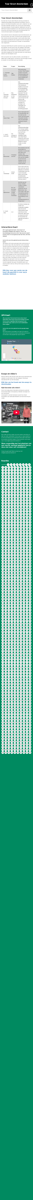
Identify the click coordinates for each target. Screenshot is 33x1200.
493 (15, 599)
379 (2, 569)
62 (11, 481)
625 (21, 634)
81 (8, 486)
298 (30, 544)
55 (20, 478)
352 (12, 560)
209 (3, 522)
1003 (15, 739)
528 (30, 607)
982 (12, 733)
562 (12, 618)
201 (9, 519)
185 (21, 514)
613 (15, 632)
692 (12, 654)
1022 (12, 744)
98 (30, 489)
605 (21, 629)
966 (24, 728)
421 (9, 580)
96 (23, 489)
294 (18, 544)
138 (30, 500)
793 (15, 681)
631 (9, 637)
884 (18, 706)
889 (3, 708)
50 (5, 478)
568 (30, 618)
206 (24, 519)
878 (30, 703)
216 (24, 522)
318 (30, 549)
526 (24, 607)
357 (27, 560)
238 (30, 528)
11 (8, 467)
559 (3, 618)
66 (23, 481)
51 (8, 478)
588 (30, 623)
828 (30, 689)
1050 (6, 752)
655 (21, 643)
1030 (6, 747)
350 (6, 560)
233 (15, 528)
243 (15, 530)
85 (21, 486)
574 (18, 621)
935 (21, 719)
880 (6, 706)
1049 (3, 752)
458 (30, 588)
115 (21, 495)
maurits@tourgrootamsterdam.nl (12, 441)
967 (27, 728)
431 (9, 582)
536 (24, 610)
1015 (21, 741)
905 (21, 711)
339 (3, 558)
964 (18, 728)
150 (6, 506)
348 (30, 558)
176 (24, 511)
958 (30, 725)
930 (6, 719)
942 (12, 722)
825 (21, 689)
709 (3, 659)
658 (30, 643)
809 (3, 687)
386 (24, 569)
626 (24, 634)
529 (3, 610)
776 (24, 676)
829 (3, 692)
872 (12, 703)
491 (9, 599)
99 (2, 492)
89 (2, 489)
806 (24, 684)
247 (27, 530)
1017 (27, 741)
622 (12, 634)
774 (18, 676)
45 (20, 475)
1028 (30, 744)
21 (8, 470)
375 (21, 566)
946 (24, 722)
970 (6, 730)
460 (6, 591)
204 (18, 519)
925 (21, 717)
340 (6, 558)
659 (3, 645)
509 (3, 604)
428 (30, 580)
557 (27, 615)
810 (6, 687)
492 (12, 599)
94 (17, 489)
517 (27, 604)
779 (2, 678)
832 (12, 692)
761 (9, 673)
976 (24, 730)
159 (2, 508)
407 (27, 574)
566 (24, 618)
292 (12, 544)
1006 (24, 739)
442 (12, 585)
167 (27, 508)
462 (12, 591)
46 (23, 475)
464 (18, 591)
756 (24, 670)
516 (24, 604)
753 (15, 670)
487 (27, 596)
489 (3, 599)
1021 (9, 744)
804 (18, 684)
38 (30, 473)
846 (24, 695)
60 (5, 481)
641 (9, 640)
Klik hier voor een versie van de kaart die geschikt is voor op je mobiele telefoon (15, 272)
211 (8, 522)
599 (2, 629)
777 (27, 676)
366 (24, 563)
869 (3, 703)
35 (20, 473)
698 (30, 654)
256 (24, 533)
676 (24, 648)
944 (18, 722)
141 (8, 503)
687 (27, 651)
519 (2, 607)
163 (15, 508)
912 (12, 714)
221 (9, 525)
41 (8, 475)
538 (30, 610)
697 (27, 654)
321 (9, 552)
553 (15, 615)
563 (15, 618)
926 (24, 717)
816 (24, 687)
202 (12, 519)
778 (30, 676)
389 (3, 571)
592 (12, 626)
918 (30, 714)
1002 (12, 739)
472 (12, 593)
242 (12, 530)
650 (6, 643)
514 (18, 604)
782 (12, 678)
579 (2, 623)
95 (20, 489)
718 (30, 659)
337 (27, 555)
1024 (18, 744)
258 (30, 533)
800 (6, 684)
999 (2, 739)
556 (24, 615)
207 (27, 519)
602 (12, 629)
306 (24, 547)
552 (12, 615)
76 (23, 484)
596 (24, 626)
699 (2, 656)
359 (3, 563)
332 (12, 555)
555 (21, 615)
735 (21, 665)
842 (12, 695)
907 (27, 711)
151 (8, 506)
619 (2, 634)
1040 (6, 750)
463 (15, 591)
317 (27, 549)
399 (2, 574)
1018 (30, 741)
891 (9, 708)
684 (18, 651)
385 (21, 569)
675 (21, 648)
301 (9, 547)
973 (15, 730)
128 (30, 497)
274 (18, 539)
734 (18, 665)
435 (21, 582)
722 (12, 662)
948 (30, 722)
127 (27, 497)
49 (2, 478)
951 (9, 725)
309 (3, 549)
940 (6, 722)
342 (12, 558)
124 (18, 497)
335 (21, 555)
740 (6, 667)
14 (17, 467)
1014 (18, 741)
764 (18, 673)
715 (21, 659)
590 (6, 626)
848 (30, 695)
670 (6, 648)
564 (18, 618)
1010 (6, 741)
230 (6, 528)
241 (9, 530)
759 (2, 673)
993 (15, 736)
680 (6, 651)
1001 (9, 739)
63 (14, 481)
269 (3, 539)
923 (15, 717)
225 (21, 525)
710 (6, 659)
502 (12, 602)
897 (27, 708)
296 (24, 544)
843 (15, 695)
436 (24, 582)
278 (30, 539)
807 (27, 684)
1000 (6, 739)
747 (27, 667)
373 (15, 566)
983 (15, 733)
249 (3, 533)
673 (15, 648)
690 (6, 654)
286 (24, 541)
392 (12, 571)
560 (6, 618)
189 (2, 517)
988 (30, 733)
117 (27, 495)
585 (21, 623)
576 (24, 621)
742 (12, 667)
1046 (24, 750)
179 (2, 514)
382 (12, 569)
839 (3, 695)
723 (15, 662)
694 (18, 654)
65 (20, 481)
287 (27, 541)
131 (8, 500)
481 (9, 596)
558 (30, 615)
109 (2, 495)
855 (21, 698)
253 (15, 533)
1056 (24, 752)
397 (27, 571)
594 (18, 626)
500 (6, 602)
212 (12, 522)
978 (30, 730)
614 (18, 632)
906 (24, 711)
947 (27, 722)
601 (9, 629)
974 (18, 730)
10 (5, 467)
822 (12, 689)
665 (21, 645)
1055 (21, 752)
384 (18, 569)
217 (27, 522)
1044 (18, 750)
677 (27, 648)
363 (15, 563)
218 (30, 522)
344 (18, 558)
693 (15, 654)
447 (27, 585)
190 (6, 517)
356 (24, 560)
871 (9, 703)
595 (21, 626)
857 (27, 698)
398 (30, 571)
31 (8, 473)
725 (21, 662)
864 (18, 700)
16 (23, 467)
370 (6, 566)
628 (30, 634)
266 (24, 536)
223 (15, 525)
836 (24, 692)
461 (9, 591)
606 (24, 629)
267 (27, 536)
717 (27, 659)
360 (6, 563)
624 (18, 634)
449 (3, 588)
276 (24, 539)
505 (21, 602)
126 (24, 497)
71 (8, 484)
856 (24, 698)
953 (15, 725)
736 (24, 665)
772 (12, 676)
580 (6, 623)
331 (9, 555)
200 (6, 519)
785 (21, 678)
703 (15, 656)
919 (2, 717)
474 (18, 593)
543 (15, 613)
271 (9, 539)
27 (26, 470)
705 (21, 656)
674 (18, 648)
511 (8, 604)
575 (21, 621)
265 (21, 536)
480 (6, 596)
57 (26, 478)
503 (15, 602)
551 (9, 615)
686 (24, 651)
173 (15, 511)
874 (18, 703)
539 (3, 613)
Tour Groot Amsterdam (9, 10)
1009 (3, 741)
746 (24, 667)
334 (18, 555)
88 (30, 486)
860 (6, 700)
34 (17, 473)
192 (12, 517)
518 (30, 604)
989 (3, 736)
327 (27, 552)
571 (9, 621)
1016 (24, 741)
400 (6, 574)
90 (5, 489)
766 (24, 673)
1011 (9, 741)
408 (30, 574)
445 (21, 585)
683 (15, 651)
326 (24, 552)
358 (30, 560)
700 (6, 656)
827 (27, 689)
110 (6, 495)
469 (3, 593)
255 (21, 533)
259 (3, 536)
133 (15, 500)
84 (18, 486)
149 (2, 506)
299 (2, 547)
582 (12, 623)
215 (21, 522)
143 (15, 503)
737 (27, 665)
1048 (30, 750)
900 (6, 711)
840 (6, 695)
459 (3, 591)
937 (27, 719)
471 (9, 593)
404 (18, 574)
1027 (27, 744)
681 (9, 651)
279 (2, 541)
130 (6, 500)
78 (30, 484)
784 (18, 678)
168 (30, 508)
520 (6, 607)
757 (27, 670)
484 (18, 596)
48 (30, 475)
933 (15, 719)
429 (3, 582)
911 (8, 714)
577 (27, 621)
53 (14, 478)
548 (30, 613)
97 (26, 489)
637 (27, 637)
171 (8, 511)
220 (6, 525)
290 (6, 544)
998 (30, 736)
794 (18, 681)
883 (15, 706)
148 (30, 503)
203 (15, 519)
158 (30, 506)
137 (27, 500)
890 (6, 708)
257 (27, 533)
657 (27, 643)
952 (12, 725)
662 (12, 645)
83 (14, 486)
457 (27, 588)
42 (11, 475)
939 (2, 722)
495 (21, 599)
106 (24, 492)
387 (27, 569)
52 (11, 478)
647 (27, 640)
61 (8, 481)
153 (15, 506)
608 (30, 629)
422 (12, 580)
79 (2, 486)
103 (15, 492)
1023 (15, 744)
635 (21, 637)
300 (6, 547)
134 (18, 500)
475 (21, 593)
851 (9, 698)
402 (12, 574)
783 (15, 678)
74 (17, 484)
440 (6, 585)
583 (15, 623)
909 (3, 714)
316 (24, 549)
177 (27, 511)
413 (15, 577)
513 (15, 604)
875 (21, 703)
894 (18, 708)
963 (15, 728)
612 (12, 632)
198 (30, 517)
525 (21, 607)
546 (24, 613)
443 (15, 585)
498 (30, 599)
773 (15, 676)
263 (15, 536)
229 (3, 528)
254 (18, 533)
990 (6, 736)
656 (24, 643)
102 (12, 492)
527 (27, 607)
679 (2, 651)
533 (15, 610)
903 (15, 711)
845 (21, 695)
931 (9, 719)
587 (27, 623)
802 (12, 684)
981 (9, 733)
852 (12, 698)
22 (11, 470)
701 (9, 656)
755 (21, 670)
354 (18, 560)
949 (2, 725)
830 (6, 692)
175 (21, 511)
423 (15, 580)
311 (8, 549)
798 (30, 681)
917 (27, 714)
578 (30, 621)
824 (18, 689)
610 (6, 632)
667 (27, 645)
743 (15, 667)
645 (21, 640)
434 (18, 582)
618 (30, 632)
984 (18, 733)
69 (2, 484)
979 (2, 733)
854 (18, 698)
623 (15, 634)
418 (30, 577)
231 (9, 528)
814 (18, 687)
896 (24, 708)
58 (30, 478)
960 (6, 728)
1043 (15, 750)
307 (27, 547)
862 (12, 700)
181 (9, 514)
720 (6, 662)
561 (9, 618)
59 (2, 481)
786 (24, 678)
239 (3, 530)
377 (27, 566)
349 (3, 560)
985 (21, 733)
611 (8, 632)
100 (6, 492)
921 (9, 717)
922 (12, 717)
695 (21, 654)
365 (21, 563)
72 (11, 484)
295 (21, 544)
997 (27, 736)
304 (18, 547)
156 (24, 506)
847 (27, 695)
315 (21, 549)
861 (9, 700)
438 (30, 582)
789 (3, 681)
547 (27, 613)
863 (15, 700)
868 (30, 700)
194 (18, 517)
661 (9, 645)
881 (9, 706)
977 (27, 730)
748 (30, 667)
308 (30, 547)
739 (2, 667)
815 (21, 687)
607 (27, 629)
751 (9, 670)
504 (18, 602)
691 (9, 654)
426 (24, 580)
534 (18, 610)
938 (30, 719)
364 (18, 563)
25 (20, 470)
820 (6, 689)
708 (30, 656)
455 (21, 588)
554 (18, 615)
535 (21, 610)
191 (8, 517)
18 (30, 467)
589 (3, 626)
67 (26, 481)
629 (3, 637)
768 (30, 673)
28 (30, 470)
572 (12, 621)
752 (12, 670)
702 (12, 656)
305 (21, 547)
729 (2, 665)
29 (2, 473)
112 (11, 495)
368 (30, 563)
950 (6, 725)
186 (24, 514)
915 (21, 714)
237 (27, 528)
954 (18, 725)
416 (24, 577)
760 (6, 673)
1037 (27, 747)
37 (26, 473)
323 (15, 552)
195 (21, 517)
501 (9, 602)
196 (24, 517)
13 (14, 467)
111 (8, 495)
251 (9, 533)
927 (27, 717)
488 (30, 596)
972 (12, 730)
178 (30, 511)
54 (17, 478)
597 (27, 626)
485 (21, 596)
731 (9, 665)
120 (6, 497)
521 (9, 607)
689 (3, 654)
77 (26, 484)
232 (12, 528)
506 (24, 602)
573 (15, 621)
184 (18, 514)
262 (12, 536)
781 (9, 678)
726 (24, 662)
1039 (3, 750)
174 (18, 511)
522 (12, 607)
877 (27, 703)
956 (24, 725)
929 (2, 719)
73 (14, 484)
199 (2, 519)
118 (30, 495)
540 (6, 613)
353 (15, 560)
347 (27, 558)
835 (21, 692)
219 (2, 525)
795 (21, 681)
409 (3, 577)
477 (27, 593)
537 (27, 610)
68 (30, 481)
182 (12, 514)
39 (2, 475)
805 (21, 684)
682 (12, 651)
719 (2, 662)
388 (30, 569)
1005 (21, 739)
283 (15, 541)
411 (8, 577)
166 (24, 508)
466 (24, 591)
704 (18, 656)
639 (3, 640)
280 (6, 541)
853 (15, 698)
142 (12, 503)
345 (21, 558)
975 (21, 730)
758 (30, 670)
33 (14, 473)
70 (5, 484)
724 (18, 662)
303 (15, 547)
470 (6, 593)
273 (15, 539)
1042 (12, 750)
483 (15, 596)
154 (18, 506)
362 (12, 563)
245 (21, 530)
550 (6, 615)
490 (6, 599)
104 (18, 492)
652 (12, 643)
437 (27, 582)
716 (24, 659)
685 (21, 651)
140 (6, 503)
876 (24, 703)
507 (27, 602)
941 (9, 722)
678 (30, 648)
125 (21, 497)
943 (15, 722)
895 (21, 708)
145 (21, 503)
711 (8, 659)
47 (26, 475)
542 (12, 613)
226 (24, 525)
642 (12, 640)
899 (3, 711)
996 (24, 736)
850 (6, 698)
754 (18, 670)
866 (24, 700)
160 (6, 508)
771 (8, 676)
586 (24, 623)
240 (6, 530)
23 (14, 470)
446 (24, 585)
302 (12, 547)
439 (3, 585)
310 (6, 549)
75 (20, 484)
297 (27, 544)
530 (6, 610)
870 (6, 703)
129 (2, 500)
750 (6, 670)
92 (11, 489)
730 (6, 665)
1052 (12, 752)
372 (12, 566)
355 (21, 560)
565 (21, 618)
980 (6, 733)
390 (6, 571)
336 (24, 555)
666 (24, 645)
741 (9, 667)
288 (30, 541)
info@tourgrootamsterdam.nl (8, 453)
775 (21, 676)
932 (12, 719)
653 (15, 643)
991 (8, 736)
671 (9, 648)
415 (21, 577)
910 (6, 714)
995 (21, 736)
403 (15, 574)
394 (18, 571)
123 (15, 497)
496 (24, 599)
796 (24, 681)
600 (6, 629)
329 (3, 555)
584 (18, 623)
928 (30, 717)
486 (24, 596)
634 (18, 637)
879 (3, 706)
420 (6, 580)
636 (24, 637)
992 (12, 736)
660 (6, 645)
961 (9, 728)
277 (27, 539)
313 (15, 549)
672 (12, 648)
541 (9, 613)
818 (30, 687)
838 (30, 692)
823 (15, 689)
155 (21, 506)
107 (27, 492)
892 (12, 708)
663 (15, 645)
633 (15, 637)
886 (24, 706)
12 (11, 467)
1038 (30, 747)
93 (14, 489)
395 (21, 571)
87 (26, 486)
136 (24, 500)
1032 (12, 747)
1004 (18, 739)
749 (2, 670)
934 (18, 719)
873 (15, 703)
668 (30, 645)
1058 (30, 752)
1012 (12, 741)
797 (27, 681)
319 (2, 552)
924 (18, 717)
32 (11, 473)
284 (18, 541)
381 (9, 569)
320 (6, 552)
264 (18, 536)
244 (18, 530)
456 (24, 588)
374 (18, 566)
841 (9, 695)
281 (9, 541)
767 (27, 673)
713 (15, 659)
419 (2, 580)
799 (2, 684)
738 (30, 665)
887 (27, 706)
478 (30, 593)
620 (6, 634)
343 (15, 558)
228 (30, 525)
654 (18, 643)
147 (27, 503)
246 (24, 530)
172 (12, 511)
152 (12, 506)
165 (21, 508)
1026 (24, 744)
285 (21, 541)
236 (24, 528)
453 (15, 588)
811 (9, 687)
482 (12, 596)
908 (30, 711)
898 (30, 708)
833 (15, 692)
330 (6, 555)
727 (27, 662)
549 (3, 615)
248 (30, 530)
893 (15, 708)
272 (12, 539)
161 (8, 508)
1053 (15, 752)
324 (18, 552)
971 (8, 730)
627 (27, 634)
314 (18, 549)
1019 (3, 744)
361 (9, 563)
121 (8, 497)
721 (9, 662)
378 (30, 566)
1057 (27, 752)
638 (30, 637)
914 (18, 714)
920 (6, 717)
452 (12, 588)
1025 (21, 744)
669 (3, 648)
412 (12, 577)
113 (14, 495)
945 (21, 722)
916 (24, 714)
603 (15, 629)
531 (9, 610)
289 (3, 544)
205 (21, 519)
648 (30, 640)
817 (27, 687)
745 (21, 667)
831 (9, 692)
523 (15, 607)
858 (30, 698)
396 (24, 571)
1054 (18, 752)
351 (9, 560)
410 (6, 577)
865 (21, 700)
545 (21, 613)
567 (27, 618)
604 (18, 629)
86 (24, 486)
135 (21, 500)
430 (6, 582)
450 (6, 588)
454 (18, 588)
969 (2, 730)
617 (27, 632)
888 (30, 706)
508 (30, 602)
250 (6, 533)
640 (6, 640)
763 (15, 673)
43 (14, 475)
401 (9, 574)
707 (27, 656)
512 (12, 604)
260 (6, 536)
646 (24, 640)
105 (21, 492)
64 (17, 481)
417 (27, 577)
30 (5, 473)
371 (9, 566)
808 (30, 684)
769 (2, 676)
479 (2, 596)
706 (24, 656)
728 (30, 662)
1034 (18, 747)
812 (12, 687)
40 (5, 475)
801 (9, 684)
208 (30, 519)
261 (9, 536)
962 (12, 728)
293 (15, 544)
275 (21, 539)
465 (21, 591)
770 (6, 676)
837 (27, 692)
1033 (15, 747)
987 (27, 733)
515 (21, 604)
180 (6, 514)
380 (6, 569)
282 (12, 541)
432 (12, 582)
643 (15, 640)
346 (24, 558)
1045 (21, 750)
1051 (9, 752)
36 (23, 473)
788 (30, 678)
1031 (9, 747)
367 (27, 563)
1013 (15, 741)
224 (18, 525)
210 (6, 522)
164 (18, 508)
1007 (27, 739)
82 (11, 486)
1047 (27, 750)
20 (5, 470)
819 (2, 689)
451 (9, 588)
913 (15, 714)
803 (15, 684)
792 (12, 681)
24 (17, 470)
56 (23, 478)
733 (15, 665)
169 (2, 511)
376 (24, 566)
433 (15, 582)
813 (15, 687)
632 (12, 637)
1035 (21, 747)
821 (9, 689)
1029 (3, 747)
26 (23, 470)
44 (17, 475)
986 (24, 733)
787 (27, 678)
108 (30, 492)
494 (18, 599)
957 (27, 725)
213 (15, 522)
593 (15, 626)
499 (2, 602)
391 (9, 571)
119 (2, 497)
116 (24, 495)
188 (30, 514)
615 (21, 632)
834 (18, 692)
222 (12, 525)
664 (18, 645)
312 (12, 549)
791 (8, 681)
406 (24, 574)
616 (24, 632)
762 (12, 673)
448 (30, 585)
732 (12, 665)
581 (9, 623)
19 (2, 470)
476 (24, 593)
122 (12, 497)
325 (21, 552)
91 (8, 489)
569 (3, 621)
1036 (24, 747)
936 (24, 719)
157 (27, 506)
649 (3, 643)
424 (18, 580)
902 (12, 711)
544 (18, 613)
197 (27, 517)
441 (9, 585)
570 (6, 621)
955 (21, 725)
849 (3, 698)
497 (27, 599)
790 (6, 681)
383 (15, 569)
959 (2, 728)
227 (27, 525)
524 (18, 607)
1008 (30, 739)
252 (12, 533)
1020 (6, 744)
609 (3, 632)
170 (6, 511)
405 (21, 574)
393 (15, 571)
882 (12, 706)
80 (5, 486)
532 (12, 610)
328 (30, 552)
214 (18, 522)
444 (18, 585)
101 (9, 492)
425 (21, 580)
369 (3, 566)
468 (30, 591)
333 (15, 555)
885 (21, 706)
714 (18, 659)
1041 (9, 750)
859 (3, 700)
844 (18, 695)
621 (9, 634)
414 (18, 577)
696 (24, 654)
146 (24, 503)
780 (6, 678)
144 (18, 503)
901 (9, 711)
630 (6, 637)
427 (27, 580)
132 (12, 500)
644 (18, 640)
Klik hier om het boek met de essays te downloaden (16, 383)
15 (20, 467)
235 (21, 528)
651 (9, 643)
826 (24, 689)
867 (27, 700)
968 (30, 728)
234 (18, 528)
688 (30, 651)
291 (9, 544)
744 (18, 667)
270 (6, 539)
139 (2, 503)
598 (30, 626)
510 (6, 604)
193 (15, 517)
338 (30, 555)
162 (12, 508)
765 (21, 673)
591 (9, 626)
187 (27, 514)
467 (27, 591)
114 (18, 495)
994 (18, 736)
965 (21, 728)
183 (15, 514)
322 (12, 552)
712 (12, 659)
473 (15, 593)
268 (30, 536)
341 (9, 558)
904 (18, 711)
